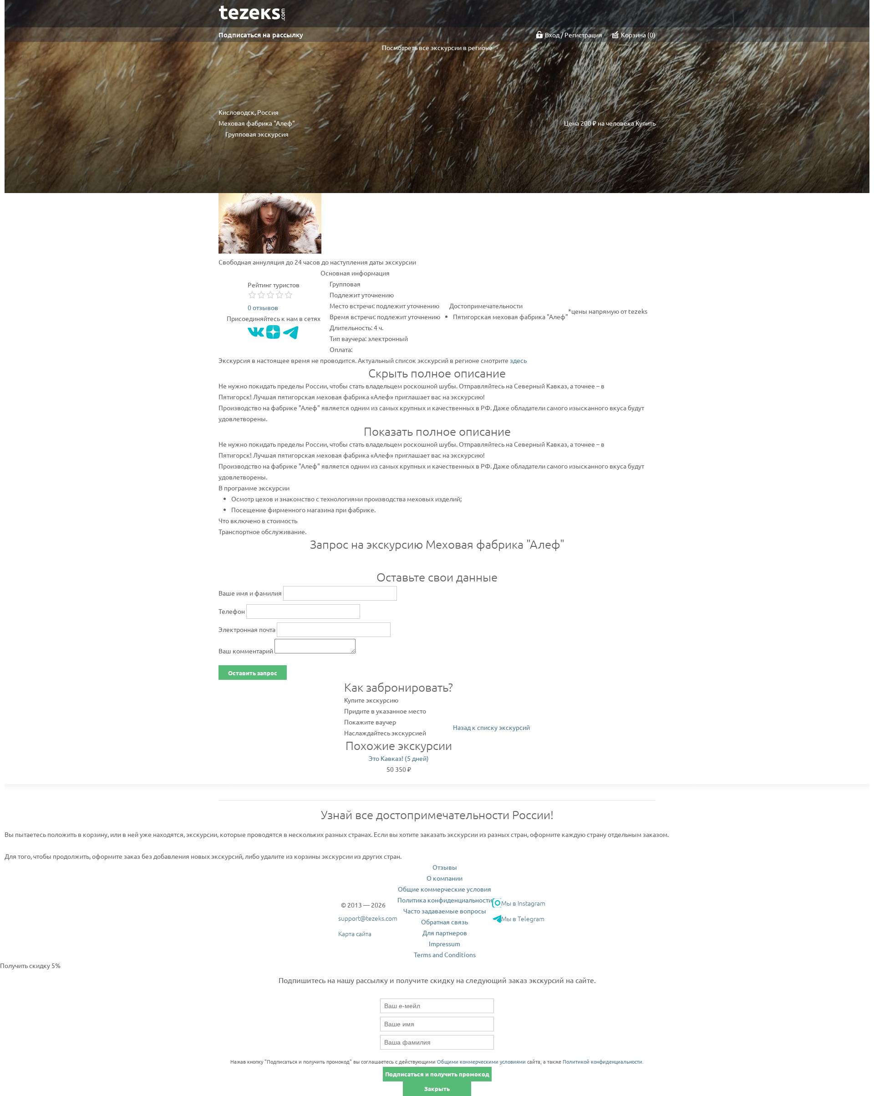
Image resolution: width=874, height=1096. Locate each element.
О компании (444, 878)
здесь (518, 360)
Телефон (231, 611)
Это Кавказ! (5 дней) (399, 758)
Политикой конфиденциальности (602, 1061)
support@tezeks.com (367, 918)
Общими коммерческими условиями (481, 1061)
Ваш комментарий (245, 651)
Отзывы (444, 867)
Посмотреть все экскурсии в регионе (437, 47)
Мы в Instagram (523, 902)
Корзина (637, 35)
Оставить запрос (252, 673)
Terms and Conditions (445, 954)
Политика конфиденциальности (444, 900)
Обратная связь (444, 922)
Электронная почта (246, 629)
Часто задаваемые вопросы (444, 911)
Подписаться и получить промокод (437, 1074)
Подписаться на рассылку (260, 34)
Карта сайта (354, 933)
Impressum (444, 943)
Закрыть (437, 1088)
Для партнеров (444, 932)
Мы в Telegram (522, 918)
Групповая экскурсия (257, 134)
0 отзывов (263, 307)
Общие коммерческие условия (444, 889)
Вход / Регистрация (573, 35)
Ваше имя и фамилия (250, 593)
